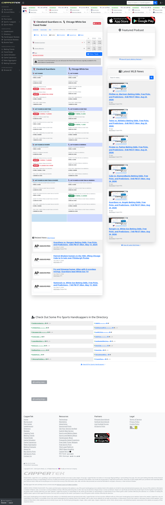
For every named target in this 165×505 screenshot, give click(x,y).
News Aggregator (10, 60)
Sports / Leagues (10, 22)
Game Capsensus (10, 58)
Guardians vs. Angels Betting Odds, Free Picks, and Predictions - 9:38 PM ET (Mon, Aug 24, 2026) (129, 205)
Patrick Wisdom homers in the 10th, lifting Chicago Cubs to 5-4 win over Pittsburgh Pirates (76, 257)
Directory (7, 34)
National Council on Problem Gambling (67, 484)
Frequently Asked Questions (69, 440)
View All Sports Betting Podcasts (131, 59)
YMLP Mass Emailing (66, 449)
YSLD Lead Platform (66, 447)
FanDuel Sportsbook (101, 422)
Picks (37, 35)
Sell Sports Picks (30, 454)
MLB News (51, 238)
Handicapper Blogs (66, 438)
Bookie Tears (8, 42)
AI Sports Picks (99, 426)
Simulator (62, 35)
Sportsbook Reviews (11, 40)
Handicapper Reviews (11, 37)
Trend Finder (8, 52)
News (82, 35)
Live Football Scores (101, 424)
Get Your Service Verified (68, 429)
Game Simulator (10, 55)
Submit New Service (66, 431)
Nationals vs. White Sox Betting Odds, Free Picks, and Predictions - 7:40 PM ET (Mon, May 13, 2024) (75, 283)
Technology (63, 419)
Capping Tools (29, 433)
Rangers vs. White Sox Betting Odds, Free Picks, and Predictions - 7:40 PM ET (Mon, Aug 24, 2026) (129, 231)
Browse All (7, 70)
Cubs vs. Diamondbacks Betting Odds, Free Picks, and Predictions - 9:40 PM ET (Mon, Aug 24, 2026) (129, 179)
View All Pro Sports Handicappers (93, 364)
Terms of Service (136, 419)
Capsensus (72, 35)
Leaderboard (8, 31)
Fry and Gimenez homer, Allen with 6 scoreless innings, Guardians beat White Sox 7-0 (74, 270)
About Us (27, 449)
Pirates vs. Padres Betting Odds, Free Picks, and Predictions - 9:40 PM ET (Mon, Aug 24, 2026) (128, 150)
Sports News (8, 25)
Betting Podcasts (10, 63)
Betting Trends (9, 49)
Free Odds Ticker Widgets (68, 442)
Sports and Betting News (68, 433)
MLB (50, 29)
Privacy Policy (134, 422)
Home (26, 419)
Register (3, 502)
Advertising (63, 424)
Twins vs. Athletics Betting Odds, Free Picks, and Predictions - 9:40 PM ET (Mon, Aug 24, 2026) (129, 123)
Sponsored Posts (65, 426)
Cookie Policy (134, 424)
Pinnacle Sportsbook (101, 419)
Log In (11, 502)
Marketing (63, 422)
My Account (8, 9)
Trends (45, 35)
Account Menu (9, 12)
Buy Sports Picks (30, 451)
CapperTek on (64, 451)
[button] (161, 3)
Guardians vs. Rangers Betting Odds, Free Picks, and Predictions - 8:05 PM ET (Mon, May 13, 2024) (75, 243)
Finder (53, 35)
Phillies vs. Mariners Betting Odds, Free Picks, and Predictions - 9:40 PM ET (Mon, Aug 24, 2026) (130, 97)
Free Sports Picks (65, 445)
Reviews (27, 431)
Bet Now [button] (98, 23)
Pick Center (8, 19)
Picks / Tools (93, 54)
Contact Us (28, 456)
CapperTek (35, 29)
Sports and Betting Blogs (68, 435)
